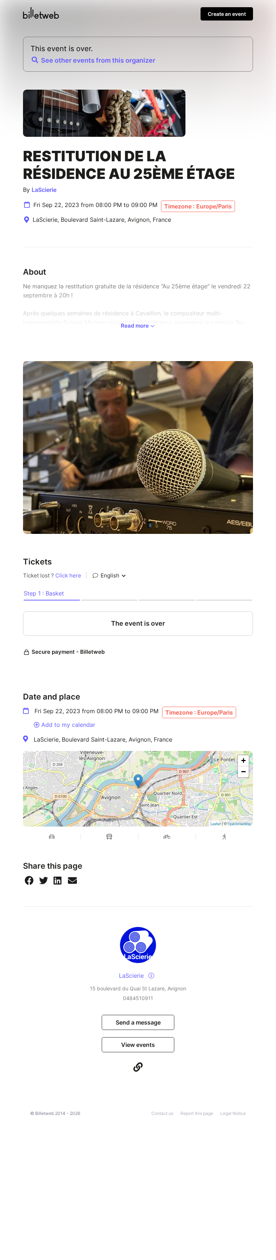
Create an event (227, 14)
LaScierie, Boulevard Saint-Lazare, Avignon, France (103, 739)
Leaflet (216, 824)
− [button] (243, 771)
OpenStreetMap (239, 824)
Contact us (162, 1113)
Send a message (138, 1022)
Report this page (196, 1113)
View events (138, 1044)
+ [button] (243, 760)
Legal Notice (233, 1113)
